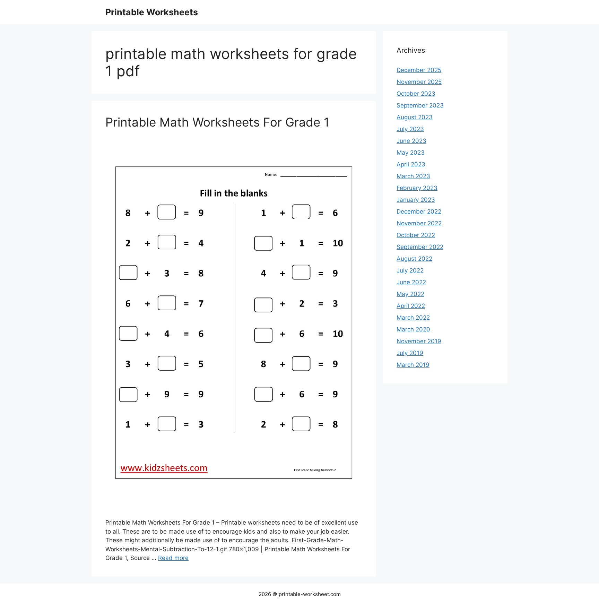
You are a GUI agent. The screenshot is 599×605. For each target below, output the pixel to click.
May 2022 (410, 294)
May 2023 (411, 152)
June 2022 (411, 282)
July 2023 (410, 129)
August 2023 (415, 117)
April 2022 (411, 305)
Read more (173, 557)
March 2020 (413, 329)
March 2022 (413, 317)
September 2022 (420, 246)
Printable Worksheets (151, 12)
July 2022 (410, 270)
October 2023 (416, 93)
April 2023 (411, 164)
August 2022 (414, 258)
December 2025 (419, 70)
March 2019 (413, 364)
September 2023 (420, 105)
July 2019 (410, 352)
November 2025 (419, 81)
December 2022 (419, 211)
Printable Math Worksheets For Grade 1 (217, 122)
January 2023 (416, 199)
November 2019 (419, 341)
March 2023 (413, 176)
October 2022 (416, 235)
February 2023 (417, 187)
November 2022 (419, 223)
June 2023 (411, 140)
